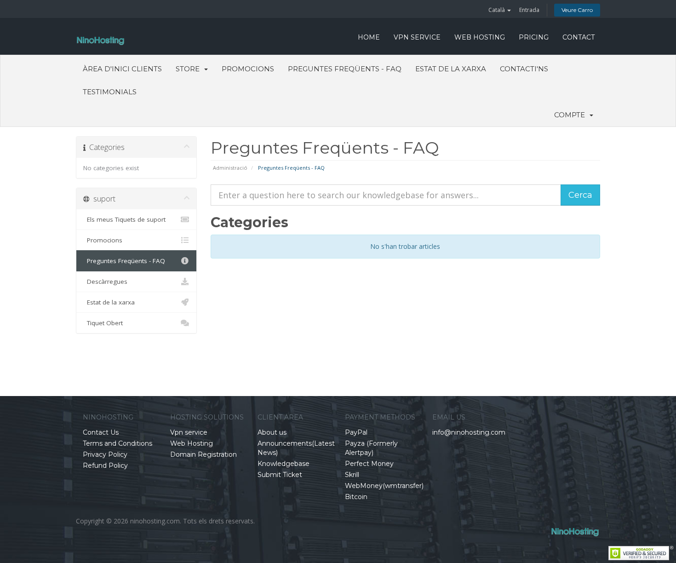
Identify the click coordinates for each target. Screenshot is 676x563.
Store (189, 68)
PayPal (356, 432)
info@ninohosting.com (468, 432)
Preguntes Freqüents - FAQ (344, 68)
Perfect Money (369, 464)
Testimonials (110, 91)
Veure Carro (577, 9)
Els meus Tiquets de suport (124, 219)
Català (497, 10)
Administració (230, 167)
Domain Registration (203, 454)
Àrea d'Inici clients (122, 68)
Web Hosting (479, 37)
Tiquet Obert (103, 323)
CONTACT (578, 37)
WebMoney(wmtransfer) (384, 486)
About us (272, 432)
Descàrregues (105, 281)
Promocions (248, 68)
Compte (571, 114)
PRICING (534, 37)
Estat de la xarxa (450, 68)
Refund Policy (105, 465)
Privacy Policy (105, 454)
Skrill (352, 475)
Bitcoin (356, 497)
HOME (369, 37)
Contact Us (101, 432)
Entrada (529, 10)
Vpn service (417, 37)
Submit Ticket (280, 475)
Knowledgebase (283, 464)
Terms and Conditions (117, 443)
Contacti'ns (524, 68)
